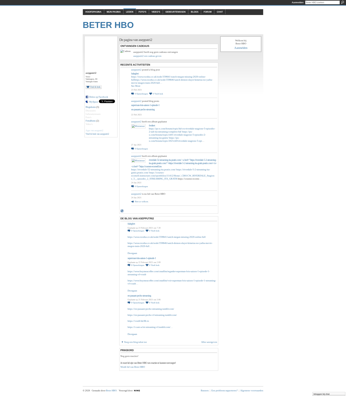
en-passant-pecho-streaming (143, 109)
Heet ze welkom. (142, 201)
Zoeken (342, 2)
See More (135, 86)
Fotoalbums (91, 121)
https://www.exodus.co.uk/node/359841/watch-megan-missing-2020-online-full (167, 237)
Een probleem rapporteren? (224, 390)
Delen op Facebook (98, 97)
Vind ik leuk (95, 87)
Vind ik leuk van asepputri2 (97, 134)
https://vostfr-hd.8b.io (138, 321)
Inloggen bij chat (322, 394)
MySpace (93, 101)
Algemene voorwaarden (251, 390)
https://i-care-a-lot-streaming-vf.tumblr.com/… (150, 327)
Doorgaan (132, 253)
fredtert (152, 125)
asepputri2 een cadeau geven (147, 56)
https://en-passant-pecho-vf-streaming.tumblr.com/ (152, 315)
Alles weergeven (209, 342)
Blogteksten (91, 107)
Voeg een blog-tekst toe (135, 342)
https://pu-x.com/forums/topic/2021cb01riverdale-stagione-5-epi (175, 139)
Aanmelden (297, 2)
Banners (205, 390)
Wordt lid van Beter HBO (132, 367)
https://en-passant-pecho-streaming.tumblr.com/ (151, 308)
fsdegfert (135, 73)
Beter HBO (108, 25)
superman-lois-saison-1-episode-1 (145, 105)
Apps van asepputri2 (94, 130)
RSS (122, 211)
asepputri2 (136, 69)
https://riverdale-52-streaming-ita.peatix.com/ (153, 169)
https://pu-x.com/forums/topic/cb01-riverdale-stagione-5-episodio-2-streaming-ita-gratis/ (177, 134)
